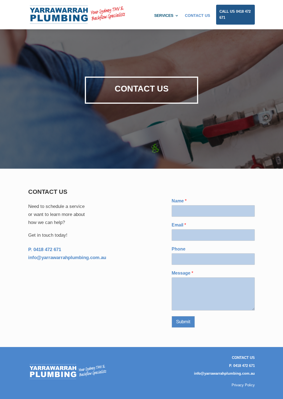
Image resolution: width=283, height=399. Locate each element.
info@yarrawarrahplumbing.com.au (224, 373)
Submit (183, 321)
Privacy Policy (243, 385)
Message (182, 273)
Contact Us (197, 16)
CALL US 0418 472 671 (235, 14)
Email (179, 225)
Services (163, 16)
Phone (178, 249)
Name (179, 201)
